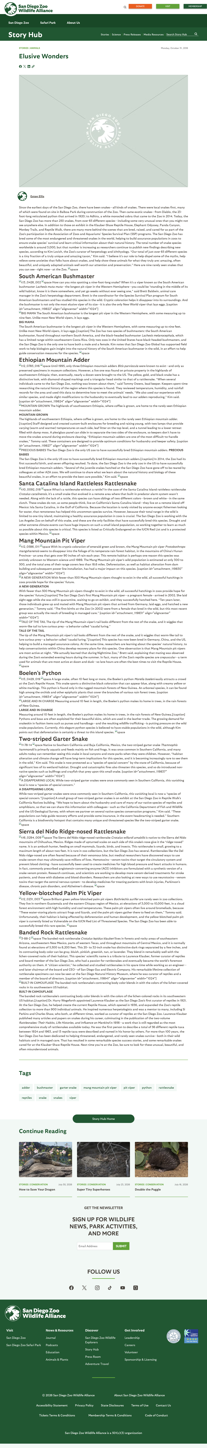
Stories (105, 34)
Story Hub (25, 34)
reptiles (27, 1097)
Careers (130, 1345)
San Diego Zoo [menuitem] (18, 22)
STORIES (23, 48)
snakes (58, 1097)
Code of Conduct (156, 1415)
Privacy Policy (84, 1405)
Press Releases (132, 34)
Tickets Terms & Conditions (57, 1415)
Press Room (93, 1356)
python (147, 1087)
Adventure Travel (97, 1364)
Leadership (132, 1337)
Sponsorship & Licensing (141, 1359)
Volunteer (131, 1352)
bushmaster (45, 1087)
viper (72, 1097)
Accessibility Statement (52, 1405)
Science (116, 34)
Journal (51, 1337)
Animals (35, 48)
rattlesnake (166, 1087)
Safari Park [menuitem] (48, 22)
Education (52, 1352)
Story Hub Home (103, 1118)
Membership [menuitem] (195, 6)
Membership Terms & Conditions (110, 1415)
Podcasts (52, 1345)
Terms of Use (139, 1405)
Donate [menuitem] (140, 6)
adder (26, 1087)
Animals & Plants (57, 1359)
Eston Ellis (37, 196)
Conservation (39, 1184)
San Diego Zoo (16, 1337)
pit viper (129, 1087)
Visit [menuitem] (167, 6)
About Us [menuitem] (73, 22)
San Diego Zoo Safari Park (23, 1345)
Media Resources (154, 34)
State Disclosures (112, 1405)
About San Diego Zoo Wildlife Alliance (139, 1395)
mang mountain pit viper (100, 1087)
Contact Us (163, 1405)
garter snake (68, 1087)
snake (42, 1097)
